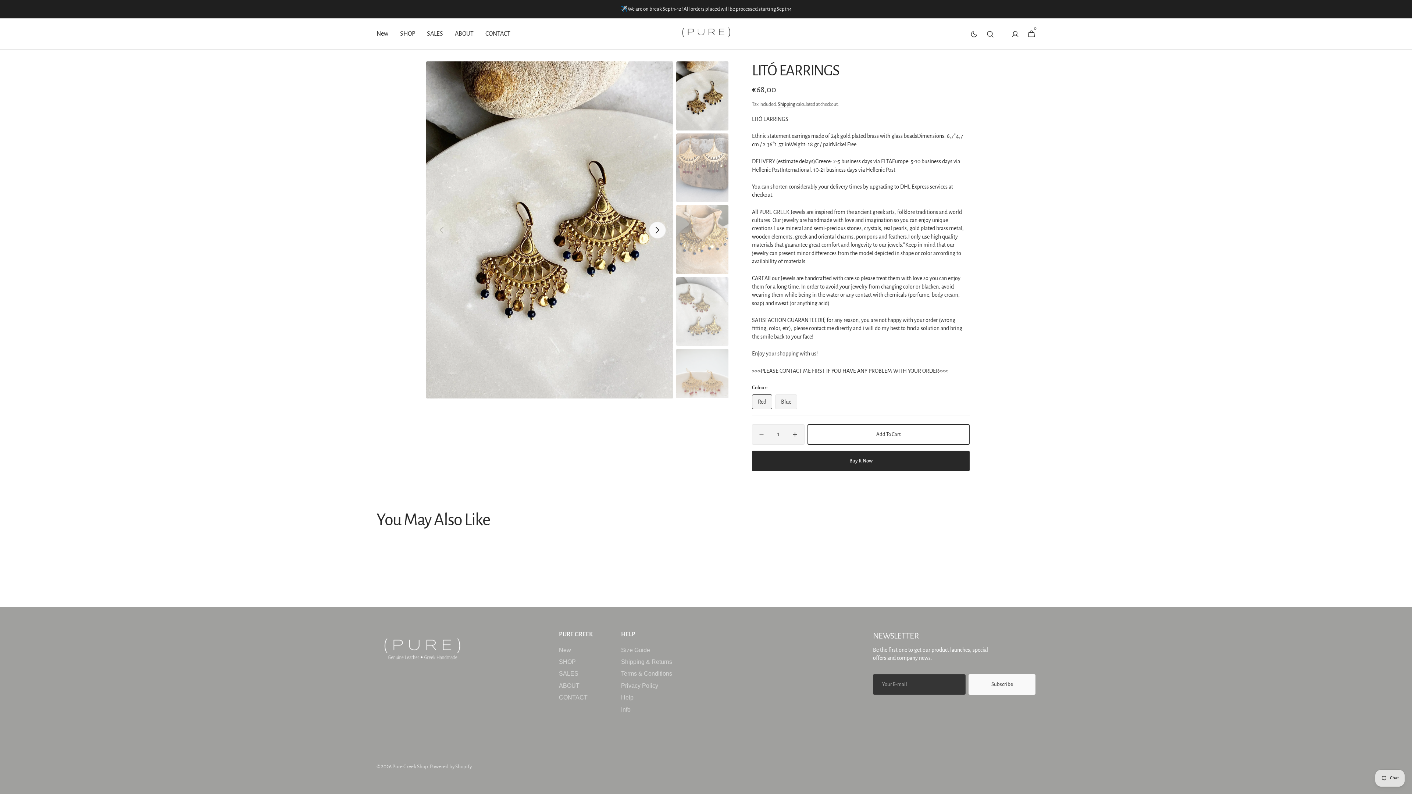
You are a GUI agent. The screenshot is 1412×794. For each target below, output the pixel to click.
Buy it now (861, 461)
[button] (990, 34)
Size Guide (635, 650)
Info (626, 710)
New (565, 650)
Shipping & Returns (646, 662)
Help (627, 697)
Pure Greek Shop (410, 766)
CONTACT (573, 697)
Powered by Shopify (451, 766)
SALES (568, 673)
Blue (789, 404)
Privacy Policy (639, 686)
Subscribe (1002, 684)
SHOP (567, 662)
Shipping (786, 104)
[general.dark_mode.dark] (974, 34)
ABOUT (569, 686)
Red (765, 404)
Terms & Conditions (646, 673)
